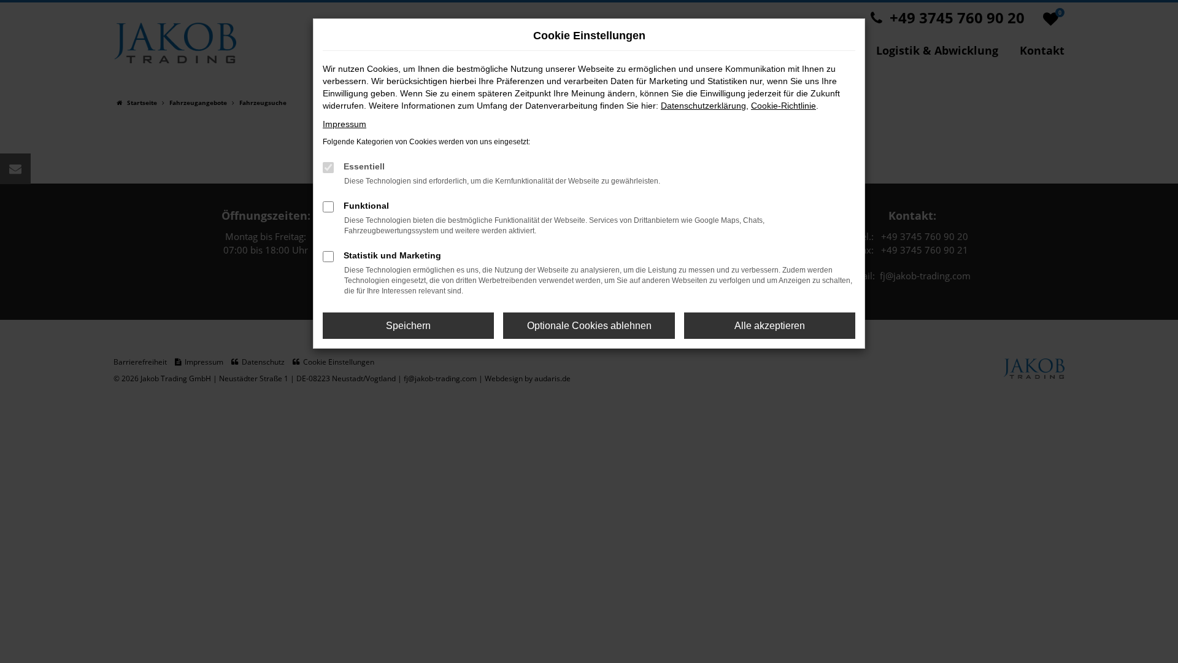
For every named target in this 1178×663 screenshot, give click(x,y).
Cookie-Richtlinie (783, 105)
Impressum (344, 124)
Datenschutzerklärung (703, 105)
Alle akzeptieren (769, 325)
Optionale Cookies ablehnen (589, 325)
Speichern (408, 325)
